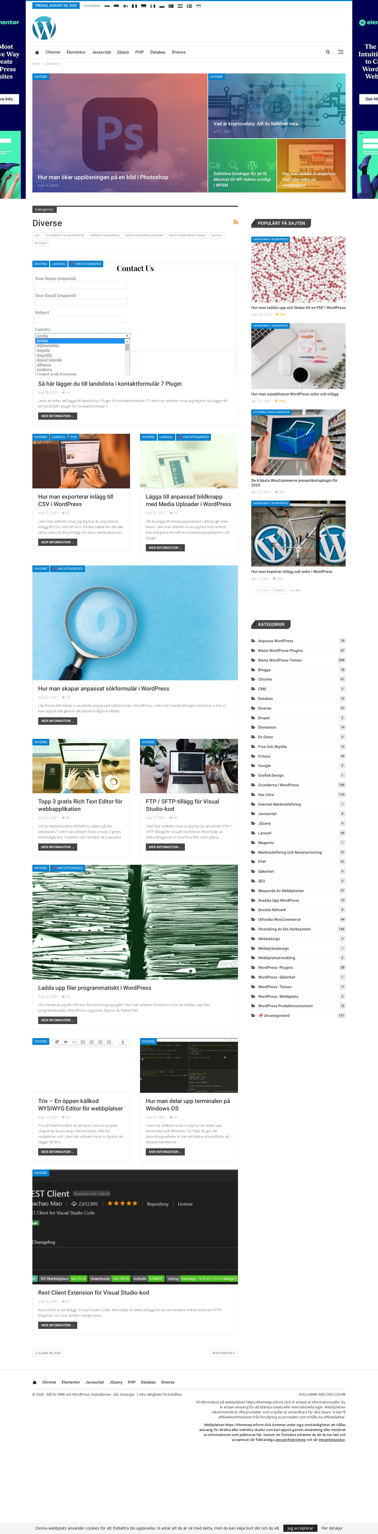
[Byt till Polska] (161, 5)
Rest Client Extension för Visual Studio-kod (93, 1292)
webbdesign (269, 939)
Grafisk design (271, 775)
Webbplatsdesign (273, 948)
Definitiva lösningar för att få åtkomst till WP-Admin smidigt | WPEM (242, 179)
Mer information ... (57, 416)
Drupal (264, 718)
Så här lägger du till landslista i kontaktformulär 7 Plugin (110, 383)
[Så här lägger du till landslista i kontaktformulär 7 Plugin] (135, 318)
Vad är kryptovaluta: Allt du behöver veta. (256, 123)
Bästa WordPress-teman (187, 235)
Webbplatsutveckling (276, 958)
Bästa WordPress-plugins (144, 235)
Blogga (217, 235)
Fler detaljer (332, 1528)
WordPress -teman (275, 987)
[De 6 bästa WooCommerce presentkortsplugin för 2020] (298, 442)
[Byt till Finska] (125, 5)
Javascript (101, 52)
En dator (265, 737)
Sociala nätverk (272, 910)
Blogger (41, 243)
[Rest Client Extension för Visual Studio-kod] (135, 1227)
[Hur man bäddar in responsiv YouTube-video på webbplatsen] (311, 166)
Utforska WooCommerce (271, 412)
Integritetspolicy (332, 1439)
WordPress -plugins (275, 967)
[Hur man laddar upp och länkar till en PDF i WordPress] (298, 270)
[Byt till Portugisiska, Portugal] (171, 5)
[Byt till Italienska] (152, 5)
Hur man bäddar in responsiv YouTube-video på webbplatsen (309, 179)
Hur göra (266, 794)
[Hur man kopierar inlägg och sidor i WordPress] (298, 534)
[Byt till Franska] (134, 5)
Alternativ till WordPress (65, 235)
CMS (262, 689)
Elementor (76, 52)
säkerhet (266, 871)
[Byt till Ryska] (107, 5)
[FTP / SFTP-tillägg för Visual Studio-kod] (189, 766)
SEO (261, 881)
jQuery (123, 52)
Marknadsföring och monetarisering (290, 852)
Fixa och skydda (272, 746)
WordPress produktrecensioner (285, 1006)
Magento (266, 842)
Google (264, 765)
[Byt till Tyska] (143, 5)
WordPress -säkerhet (276, 977)
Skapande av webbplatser (281, 890)
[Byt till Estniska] (116, 5)
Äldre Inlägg (49, 1353)
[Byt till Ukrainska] (198, 5)
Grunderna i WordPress (270, 239)
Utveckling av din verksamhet (284, 929)
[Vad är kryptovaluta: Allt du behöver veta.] (277, 106)
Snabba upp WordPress (278, 900)
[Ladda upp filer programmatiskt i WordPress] (135, 922)
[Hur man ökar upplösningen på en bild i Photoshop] (120, 133)
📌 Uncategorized (85, 264)
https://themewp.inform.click (268, 1402)
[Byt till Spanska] (180, 5)
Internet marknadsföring (279, 804)
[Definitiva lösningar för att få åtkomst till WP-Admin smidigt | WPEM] (242, 166)
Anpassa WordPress (105, 235)
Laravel (59, 264)
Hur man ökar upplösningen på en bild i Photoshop (103, 177)
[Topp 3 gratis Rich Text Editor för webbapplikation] (81, 766)
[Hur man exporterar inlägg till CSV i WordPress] (81, 461)
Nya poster (223, 1353)
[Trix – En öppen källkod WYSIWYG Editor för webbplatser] (81, 1065)
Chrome (53, 52)
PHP (139, 52)
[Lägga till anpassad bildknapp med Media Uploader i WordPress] (189, 461)
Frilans (264, 756)
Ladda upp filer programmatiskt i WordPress (94, 988)
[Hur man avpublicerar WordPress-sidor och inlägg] (298, 356)
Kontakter (92, 5)
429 (37, 235)
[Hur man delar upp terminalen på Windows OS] (189, 1065)
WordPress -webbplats (278, 996)
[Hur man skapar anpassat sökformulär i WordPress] (135, 622)
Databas (157, 52)
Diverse (179, 52)
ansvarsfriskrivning (290, 1439)
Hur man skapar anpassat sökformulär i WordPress (103, 688)
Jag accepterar (300, 1528)
